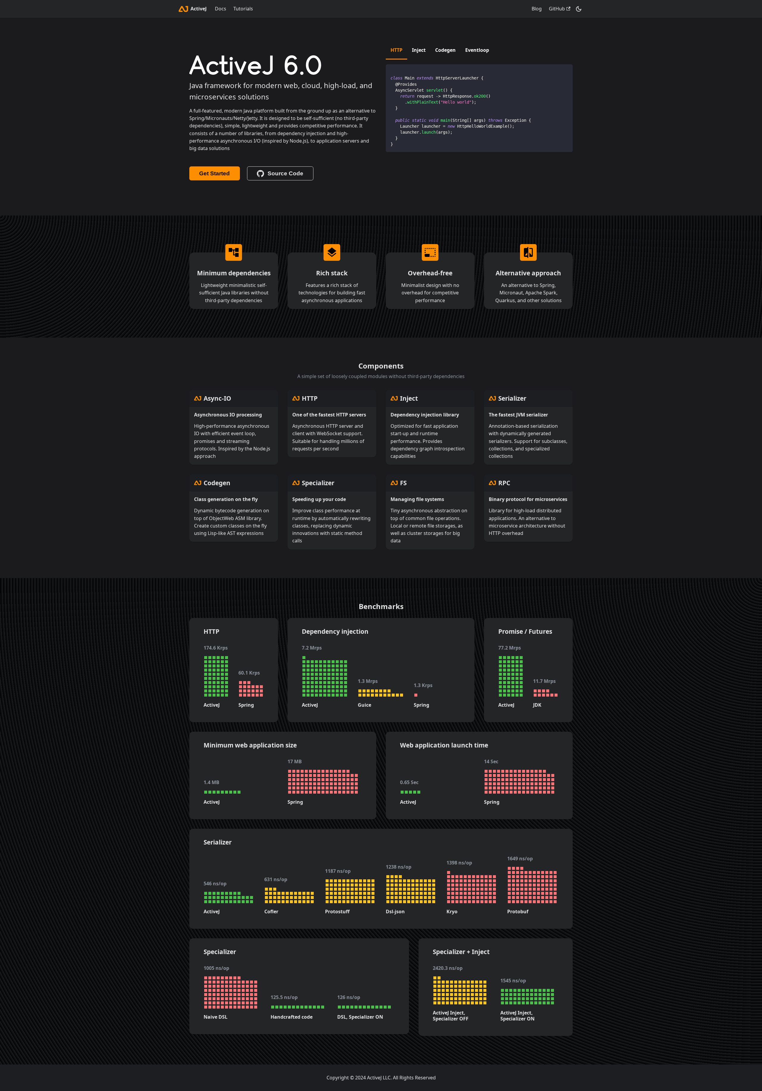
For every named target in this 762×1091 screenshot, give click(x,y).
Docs (220, 8)
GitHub (557, 8)
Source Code (285, 173)
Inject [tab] (419, 50)
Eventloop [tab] (477, 50)
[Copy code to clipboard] (565, 72)
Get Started (214, 173)
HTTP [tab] (396, 50)
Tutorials (243, 8)
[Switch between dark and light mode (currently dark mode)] (578, 9)
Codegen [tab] (445, 50)
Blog (537, 8)
